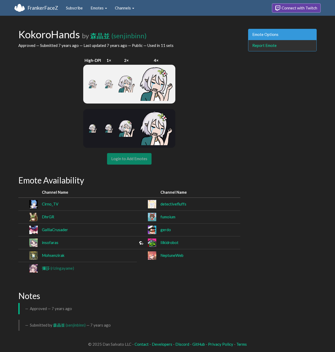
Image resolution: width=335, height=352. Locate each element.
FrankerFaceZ (42, 8)
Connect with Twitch (299, 8)
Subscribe (74, 8)
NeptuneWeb (171, 255)
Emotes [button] (97, 8)
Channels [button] (123, 8)
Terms (241, 344)
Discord (182, 344)
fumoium (167, 216)
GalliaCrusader (55, 229)
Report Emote (264, 45)
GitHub (198, 344)
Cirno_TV (50, 204)
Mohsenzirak (53, 255)
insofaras (50, 242)
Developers (162, 344)
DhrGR (48, 216)
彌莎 (58, 268)
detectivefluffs (173, 204)
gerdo (165, 229)
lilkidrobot (169, 242)
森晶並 (118, 36)
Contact (142, 344)
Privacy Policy (220, 344)
